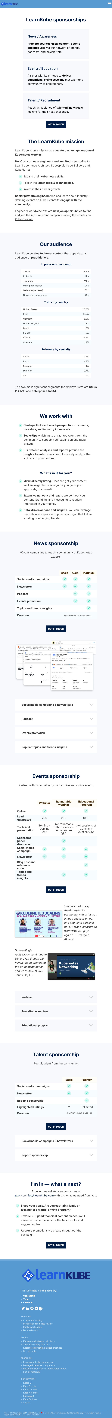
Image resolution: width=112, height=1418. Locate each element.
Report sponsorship (35, 1155)
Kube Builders (30, 1399)
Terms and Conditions (66, 1413)
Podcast (27, 719)
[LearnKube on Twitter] (23, 1308)
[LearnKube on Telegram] (36, 1308)
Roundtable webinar (35, 1011)
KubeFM (27, 1382)
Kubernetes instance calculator (39, 1341)
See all (26, 1402)
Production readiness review (38, 1323)
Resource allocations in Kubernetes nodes (44, 1368)
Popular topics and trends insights (44, 747)
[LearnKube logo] (9, 4)
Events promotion (33, 733)
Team (26, 1299)
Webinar (27, 997)
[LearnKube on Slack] (32, 1308)
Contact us (29, 1295)
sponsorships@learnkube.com (34, 1195)
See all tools (29, 1351)
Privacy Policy (82, 1413)
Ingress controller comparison (38, 1362)
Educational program (35, 1025)
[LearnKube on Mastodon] (41, 1309)
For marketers (30, 1330)
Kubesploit (28, 1396)
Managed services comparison (39, 1365)
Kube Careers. (24, 219)
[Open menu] (109, 4)
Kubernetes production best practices (42, 1347)
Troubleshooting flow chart (37, 1344)
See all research (31, 1371)
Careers (27, 1302)
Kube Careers (30, 1389)
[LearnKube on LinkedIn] (27, 1308)
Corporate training (32, 1320)
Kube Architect (30, 1392)
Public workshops (32, 1327)
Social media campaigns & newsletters (47, 704)
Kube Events (48, 200)
